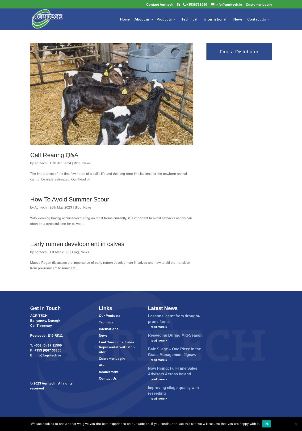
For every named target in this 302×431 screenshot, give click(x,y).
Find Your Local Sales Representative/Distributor (117, 347)
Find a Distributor (239, 51)
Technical (106, 322)
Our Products (109, 316)
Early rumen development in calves (77, 243)
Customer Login (112, 358)
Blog (77, 163)
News (86, 163)
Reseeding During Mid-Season (175, 335)
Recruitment (108, 372)
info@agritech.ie (47, 355)
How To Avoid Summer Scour (69, 199)
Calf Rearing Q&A (54, 155)
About (104, 365)
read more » (159, 327)
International (109, 329)
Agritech (40, 163)
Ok (266, 424)
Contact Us (108, 378)
